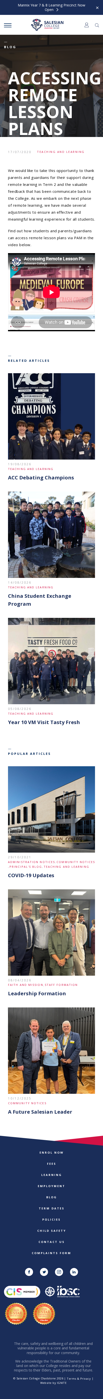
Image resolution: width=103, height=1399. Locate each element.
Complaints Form (51, 1253)
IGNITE (62, 1383)
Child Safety (51, 1230)
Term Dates (51, 1208)
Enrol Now (52, 1152)
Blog (51, 1197)
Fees (51, 1164)
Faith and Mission (25, 985)
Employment (51, 1186)
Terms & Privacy (79, 1378)
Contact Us (51, 1242)
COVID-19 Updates (31, 875)
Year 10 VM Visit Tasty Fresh (44, 722)
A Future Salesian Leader (40, 1111)
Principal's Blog (26, 866)
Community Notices (75, 862)
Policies (51, 1219)
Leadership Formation (37, 993)
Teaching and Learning (61, 152)
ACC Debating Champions (41, 477)
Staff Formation (61, 985)
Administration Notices (31, 862)
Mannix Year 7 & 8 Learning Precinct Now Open (51, 7)
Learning (51, 1175)
